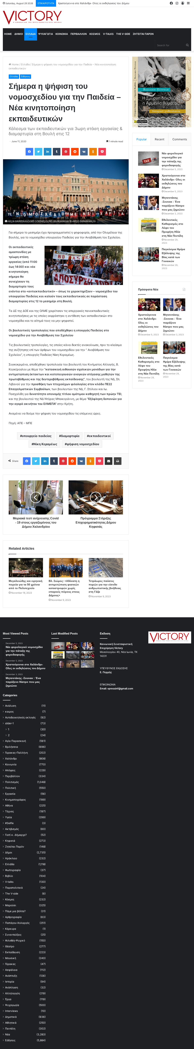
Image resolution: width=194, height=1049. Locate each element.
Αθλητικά (10, 1022)
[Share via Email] (108, 461)
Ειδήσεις (25, 76)
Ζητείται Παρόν (14, 846)
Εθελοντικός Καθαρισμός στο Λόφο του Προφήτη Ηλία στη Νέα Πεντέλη (172, 227)
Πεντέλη (10, 1028)
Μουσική (10, 958)
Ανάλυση (10, 705)
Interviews (11, 1010)
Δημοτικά (11, 1016)
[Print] (117, 461)
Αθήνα (9, 805)
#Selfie (9, 823)
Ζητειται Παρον (143, 33)
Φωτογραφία (13, 870)
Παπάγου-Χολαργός (17, 922)
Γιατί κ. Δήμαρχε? (16, 834)
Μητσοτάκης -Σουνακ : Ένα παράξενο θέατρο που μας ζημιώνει (96, 3)
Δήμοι (8, 852)
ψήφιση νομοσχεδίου (83, 444)
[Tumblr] (56, 151)
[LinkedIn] (47, 151)
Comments (179, 139)
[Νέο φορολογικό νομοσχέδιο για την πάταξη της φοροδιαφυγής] (148, 158)
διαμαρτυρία (70, 436)
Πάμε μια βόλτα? (15, 911)
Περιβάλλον (12, 776)
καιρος (9, 711)
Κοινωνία (10, 764)
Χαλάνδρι (11, 758)
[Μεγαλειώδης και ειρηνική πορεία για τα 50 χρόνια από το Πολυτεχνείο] (26, 567)
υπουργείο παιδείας (37, 436)
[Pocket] (102, 151)
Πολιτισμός (12, 782)
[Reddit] (75, 151)
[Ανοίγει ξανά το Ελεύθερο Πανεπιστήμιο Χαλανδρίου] (58, 663)
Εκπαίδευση (12, 952)
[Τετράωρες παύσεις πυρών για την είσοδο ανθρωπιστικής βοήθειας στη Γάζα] (106, 567)
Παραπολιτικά (14, 887)
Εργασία (10, 793)
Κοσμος (94, 33)
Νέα (7, 1034)
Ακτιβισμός (12, 828)
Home (8, 33)
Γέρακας (10, 963)
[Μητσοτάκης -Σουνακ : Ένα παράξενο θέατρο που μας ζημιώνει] (148, 203)
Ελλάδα (25, 64)
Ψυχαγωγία (12, 1005)
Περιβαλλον (78, 33)
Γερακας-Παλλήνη (16, 752)
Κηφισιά (10, 840)
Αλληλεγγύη (12, 993)
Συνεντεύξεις (13, 934)
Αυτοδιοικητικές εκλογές (20, 717)
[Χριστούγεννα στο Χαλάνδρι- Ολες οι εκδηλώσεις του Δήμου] (148, 181)
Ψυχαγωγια (45, 33)
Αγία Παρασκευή (15, 740)
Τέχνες (9, 811)
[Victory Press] (32, 17)
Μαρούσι (10, 905)
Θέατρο (9, 946)
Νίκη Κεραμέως (45, 444)
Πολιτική (10, 787)
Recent (159, 139)
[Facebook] (29, 151)
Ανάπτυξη (11, 975)
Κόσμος (9, 899)
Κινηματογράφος (15, 799)
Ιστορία (9, 981)
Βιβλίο (9, 875)
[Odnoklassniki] (93, 151)
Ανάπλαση (11, 987)
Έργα (8, 999)
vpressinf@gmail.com (120, 688)
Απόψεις (10, 770)
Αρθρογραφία (13, 917)
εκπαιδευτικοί (100, 436)
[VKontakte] (84, 151)
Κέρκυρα (10, 928)
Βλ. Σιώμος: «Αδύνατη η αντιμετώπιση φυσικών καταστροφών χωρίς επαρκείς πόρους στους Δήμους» (64, 588)
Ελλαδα (31, 33)
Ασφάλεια (11, 969)
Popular (141, 139)
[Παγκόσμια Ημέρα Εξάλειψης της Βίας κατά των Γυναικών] (148, 254)
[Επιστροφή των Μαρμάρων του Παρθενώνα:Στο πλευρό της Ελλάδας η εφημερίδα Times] (72, 663)
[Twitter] (38, 151)
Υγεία (8, 817)
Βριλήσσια (11, 746)
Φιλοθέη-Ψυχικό (15, 940)
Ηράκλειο (11, 858)
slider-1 (9, 723)
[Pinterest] (66, 151)
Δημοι (18, 33)
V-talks (108, 33)
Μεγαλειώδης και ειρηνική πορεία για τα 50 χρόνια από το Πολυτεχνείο (25, 584)
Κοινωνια (62, 33)
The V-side (123, 33)
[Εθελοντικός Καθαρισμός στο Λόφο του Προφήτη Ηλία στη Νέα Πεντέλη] (148, 225)
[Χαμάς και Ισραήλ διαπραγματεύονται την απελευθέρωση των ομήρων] (72, 655)
